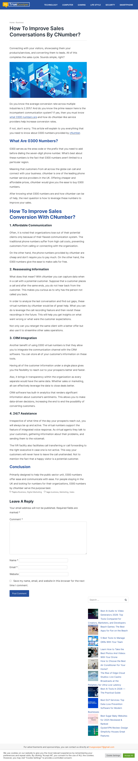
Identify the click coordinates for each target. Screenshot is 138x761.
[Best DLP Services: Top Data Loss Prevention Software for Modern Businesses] (93, 703)
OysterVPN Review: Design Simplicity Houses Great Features (114, 731)
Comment (16, 519)
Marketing (64, 492)
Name (14, 560)
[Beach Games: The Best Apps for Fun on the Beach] (93, 630)
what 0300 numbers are (23, 117)
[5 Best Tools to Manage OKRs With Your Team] (93, 641)
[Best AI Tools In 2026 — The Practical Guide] (93, 692)
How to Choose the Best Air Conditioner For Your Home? (113, 665)
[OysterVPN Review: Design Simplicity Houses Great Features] (93, 731)
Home (12, 22)
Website (14, 574)
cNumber (75, 133)
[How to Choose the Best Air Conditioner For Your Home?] (93, 664)
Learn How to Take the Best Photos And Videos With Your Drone (113, 653)
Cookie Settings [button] (113, 755)
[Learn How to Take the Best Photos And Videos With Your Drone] (93, 652)
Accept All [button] (129, 755)
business (54, 492)
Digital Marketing (34, 492)
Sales (72, 492)
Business (20, 22)
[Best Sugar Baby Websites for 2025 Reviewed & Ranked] (93, 719)
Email (14, 567)
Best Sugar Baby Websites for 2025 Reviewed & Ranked (114, 719)
